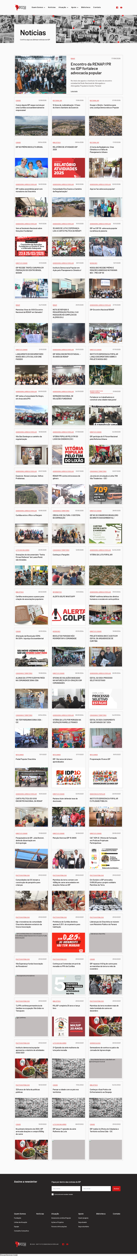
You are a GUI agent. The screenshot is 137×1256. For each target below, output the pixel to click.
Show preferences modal (9, 1255)
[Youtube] (121, 7)
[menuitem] (38, 8)
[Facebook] (117, 7)
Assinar (116, 1188)
